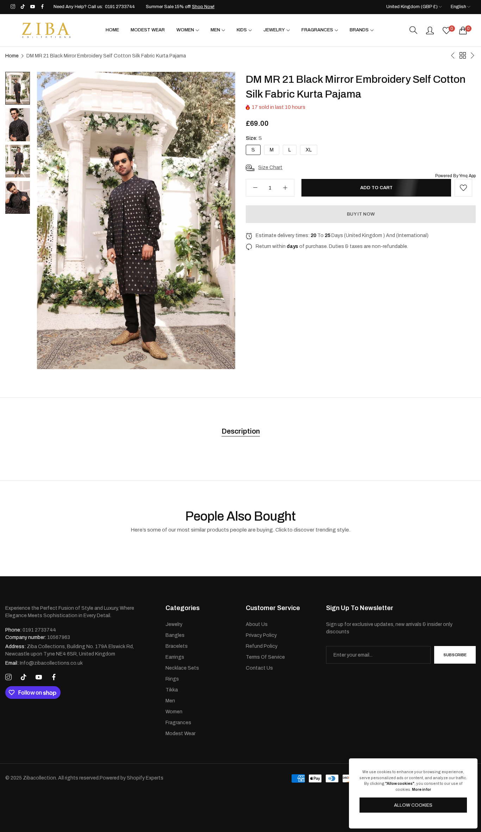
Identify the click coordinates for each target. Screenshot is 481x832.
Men (170, 700)
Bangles (175, 635)
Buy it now (361, 214)
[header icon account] (430, 30)
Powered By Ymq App (455, 175)
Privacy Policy (261, 635)
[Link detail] (13, 7)
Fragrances (178, 722)
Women (173, 711)
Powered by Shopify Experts (131, 778)
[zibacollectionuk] (46, 30)
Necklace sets (182, 668)
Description (240, 431)
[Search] (413, 30)
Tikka (171, 690)
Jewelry (173, 624)
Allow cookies (413, 805)
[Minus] (255, 188)
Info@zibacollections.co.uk (44, 663)
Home (12, 55)
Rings (172, 679)
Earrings (174, 657)
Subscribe (455, 655)
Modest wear (180, 733)
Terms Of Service (265, 657)
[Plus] (285, 188)
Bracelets (176, 646)
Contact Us (259, 668)
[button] (463, 188)
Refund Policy (261, 646)
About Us (257, 624)
